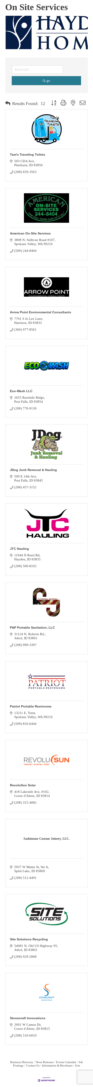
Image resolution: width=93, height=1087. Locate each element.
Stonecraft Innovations (27, 1018)
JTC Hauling (19, 548)
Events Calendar (66, 1062)
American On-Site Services (30, 233)
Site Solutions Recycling (29, 939)
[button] (7, 103)
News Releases (44, 1062)
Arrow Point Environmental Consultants (40, 312)
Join (77, 1065)
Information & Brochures (57, 1065)
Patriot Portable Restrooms (30, 706)
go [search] (48, 80)
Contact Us (33, 1065)
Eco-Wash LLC (21, 391)
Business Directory (21, 1062)
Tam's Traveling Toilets (27, 154)
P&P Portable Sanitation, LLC (32, 627)
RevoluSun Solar (23, 785)
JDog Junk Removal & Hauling (33, 470)
